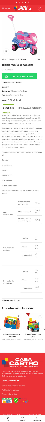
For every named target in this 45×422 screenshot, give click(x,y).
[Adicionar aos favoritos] (19, 316)
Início (4, 60)
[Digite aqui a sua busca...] (40, 8)
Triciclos (23, 60)
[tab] (8, 107)
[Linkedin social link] (25, 2)
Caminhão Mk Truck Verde (33, 336)
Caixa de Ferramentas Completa (12, 336)
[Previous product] (36, 59)
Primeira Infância (15, 339)
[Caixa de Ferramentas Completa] (12, 323)
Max (14, 95)
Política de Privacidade (10, 390)
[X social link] (19, 2)
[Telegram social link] (28, 2)
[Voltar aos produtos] (38, 59)
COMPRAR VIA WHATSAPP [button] (21, 76)
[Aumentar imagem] (6, 51)
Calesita (9, 95)
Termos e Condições (9, 394)
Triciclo (20, 95)
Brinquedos (13, 60)
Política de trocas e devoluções (13, 386)
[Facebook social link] (16, 2)
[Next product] (41, 59)
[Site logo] (22, 8)
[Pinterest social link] (22, 2)
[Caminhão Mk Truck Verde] (33, 323)
